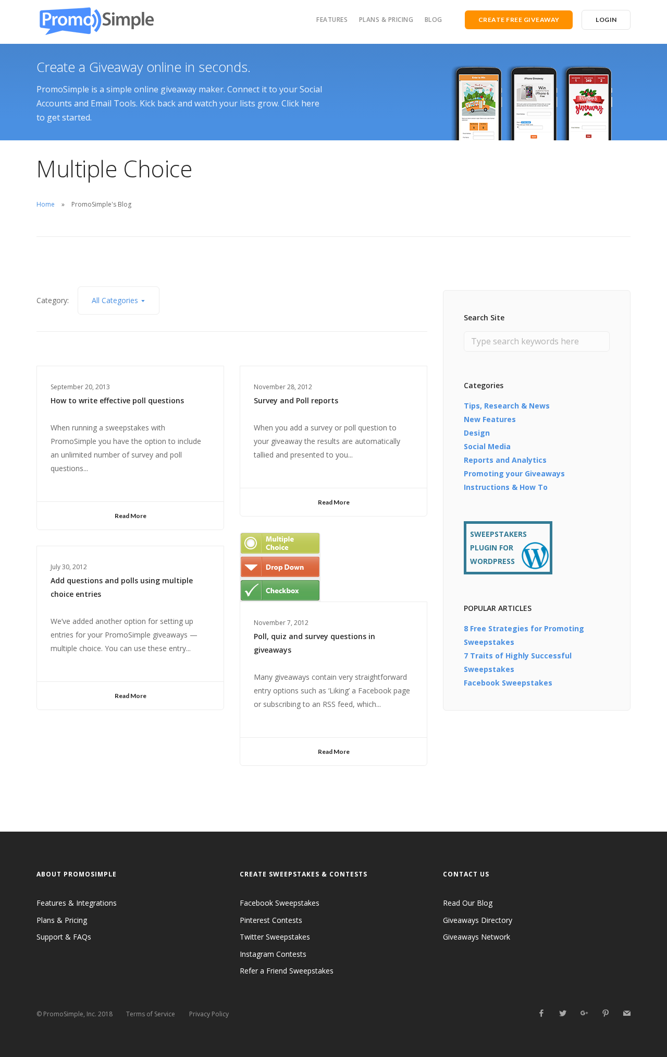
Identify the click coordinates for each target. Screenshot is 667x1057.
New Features (490, 419)
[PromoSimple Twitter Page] (562, 1013)
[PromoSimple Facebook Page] (541, 1013)
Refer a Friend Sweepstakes (287, 971)
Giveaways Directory (477, 920)
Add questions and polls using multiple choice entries (122, 587)
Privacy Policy (209, 1014)
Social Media (487, 446)
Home (45, 204)
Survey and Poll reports (296, 400)
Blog (433, 19)
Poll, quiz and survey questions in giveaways (314, 643)
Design (477, 433)
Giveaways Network (476, 937)
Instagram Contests (273, 954)
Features (332, 19)
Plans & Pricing (386, 19)
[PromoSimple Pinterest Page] (605, 1013)
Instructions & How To (506, 487)
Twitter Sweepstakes (275, 937)
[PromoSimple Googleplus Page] (584, 1013)
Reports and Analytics (505, 460)
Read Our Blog (467, 903)
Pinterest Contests (271, 920)
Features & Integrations (76, 903)
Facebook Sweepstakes (508, 683)
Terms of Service (150, 1014)
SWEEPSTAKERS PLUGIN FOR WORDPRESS (498, 547)
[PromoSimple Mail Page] (627, 1013)
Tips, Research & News (507, 406)
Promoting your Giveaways (514, 473)
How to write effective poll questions (117, 400)
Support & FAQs (63, 937)
